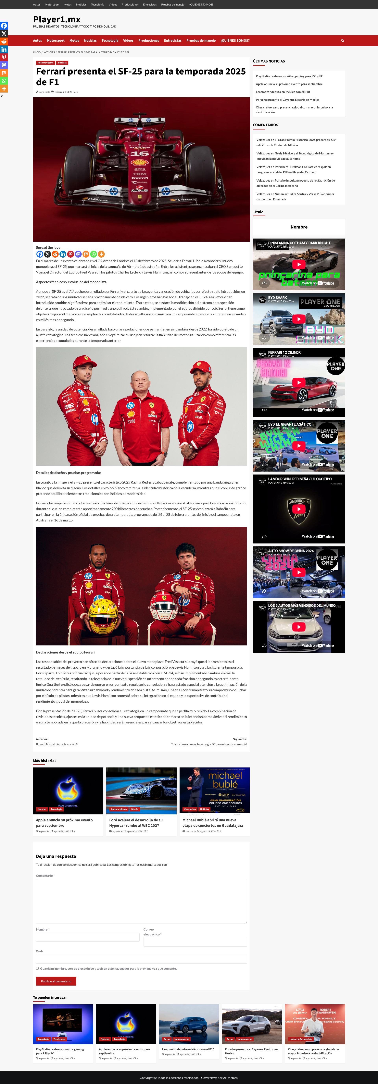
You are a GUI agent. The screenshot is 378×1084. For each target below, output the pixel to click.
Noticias (81, 4)
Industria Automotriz (301, 1039)
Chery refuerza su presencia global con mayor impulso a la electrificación (294, 110)
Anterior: (57, 741)
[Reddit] (55, 254)
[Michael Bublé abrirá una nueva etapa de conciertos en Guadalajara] (215, 790)
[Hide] (1, 96)
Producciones (130, 4)
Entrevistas (150, 4)
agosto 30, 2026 (61, 831)
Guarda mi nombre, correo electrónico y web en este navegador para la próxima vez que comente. (108, 968)
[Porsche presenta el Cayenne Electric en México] (252, 1024)
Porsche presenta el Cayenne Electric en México (288, 99)
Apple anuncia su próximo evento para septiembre (289, 84)
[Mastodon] (78, 254)
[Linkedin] (62, 254)
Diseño (134, 809)
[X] (47, 254)
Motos (68, 4)
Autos (36, 4)
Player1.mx (57, 19)
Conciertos (190, 809)
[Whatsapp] (93, 254)
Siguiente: (209, 741)
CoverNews (209, 1077)
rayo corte (44, 91)
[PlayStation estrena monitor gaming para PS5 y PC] (63, 1024)
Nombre (42, 929)
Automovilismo (46, 62)
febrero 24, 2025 (63, 91)
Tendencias (59, 1039)
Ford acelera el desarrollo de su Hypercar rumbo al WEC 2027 (136, 822)
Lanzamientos (181, 1039)
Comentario (45, 875)
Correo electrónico (152, 931)
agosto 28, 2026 (134, 831)
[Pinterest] (70, 254)
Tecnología (97, 4)
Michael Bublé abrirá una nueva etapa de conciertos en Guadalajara (213, 822)
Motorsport (52, 4)
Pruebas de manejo (172, 4)
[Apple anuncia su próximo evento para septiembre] (68, 790)
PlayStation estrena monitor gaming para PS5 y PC (289, 76)
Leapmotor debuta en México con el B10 (283, 92)
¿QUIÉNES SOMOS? (201, 4)
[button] (342, 40)
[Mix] (85, 254)
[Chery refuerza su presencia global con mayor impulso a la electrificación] (315, 1024)
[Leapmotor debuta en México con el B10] (189, 1024)
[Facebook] (39, 254)
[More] (101, 254)
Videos (113, 4)
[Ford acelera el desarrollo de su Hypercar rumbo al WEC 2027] (141, 790)
